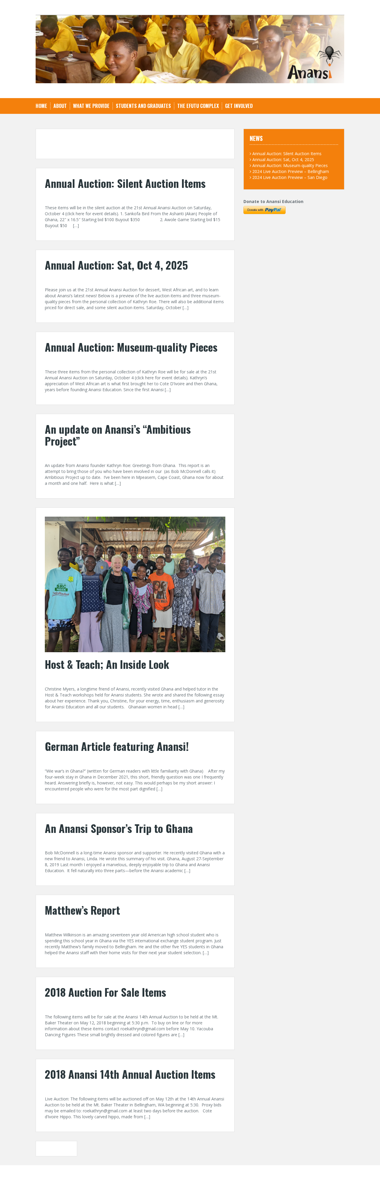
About (60, 106)
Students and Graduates (143, 106)
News (121, 453)
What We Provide (91, 106)
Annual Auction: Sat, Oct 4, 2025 (116, 265)
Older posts (59, 1148)
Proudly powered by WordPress (66, 1172)
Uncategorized (137, 196)
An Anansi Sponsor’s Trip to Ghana (119, 828)
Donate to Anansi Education (273, 201)
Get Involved (239, 106)
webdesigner (102, 196)
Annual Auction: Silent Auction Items (125, 183)
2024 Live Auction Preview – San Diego (289, 177)
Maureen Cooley (93, 923)
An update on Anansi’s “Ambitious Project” (118, 435)
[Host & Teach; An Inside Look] (135, 584)
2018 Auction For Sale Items (105, 992)
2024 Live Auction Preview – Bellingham (290, 171)
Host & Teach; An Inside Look (107, 664)
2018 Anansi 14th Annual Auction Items (130, 1074)
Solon (122, 1172)
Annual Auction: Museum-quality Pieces (131, 347)
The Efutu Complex (198, 106)
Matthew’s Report (82, 910)
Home (41, 106)
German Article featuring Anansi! (117, 746)
